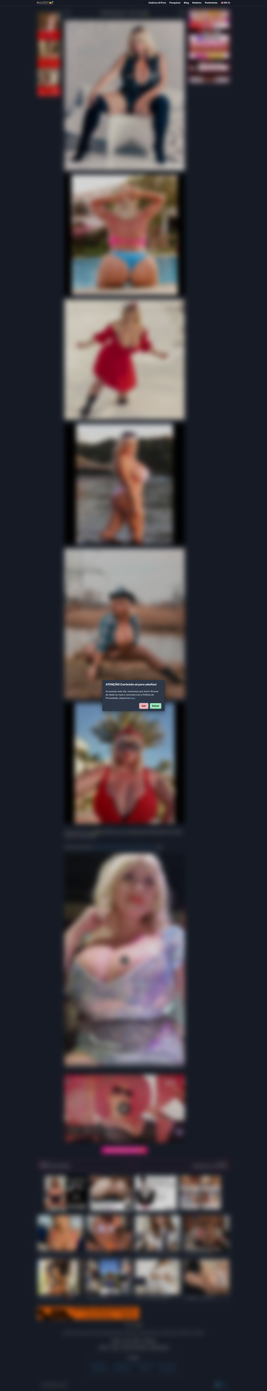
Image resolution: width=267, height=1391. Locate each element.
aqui (132, 698)
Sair (144, 706)
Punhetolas (211, 2)
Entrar (155, 706)
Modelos (197, 2)
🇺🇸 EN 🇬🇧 (225, 2)
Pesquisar (175, 2)
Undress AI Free (157, 2)
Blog (186, 2)
